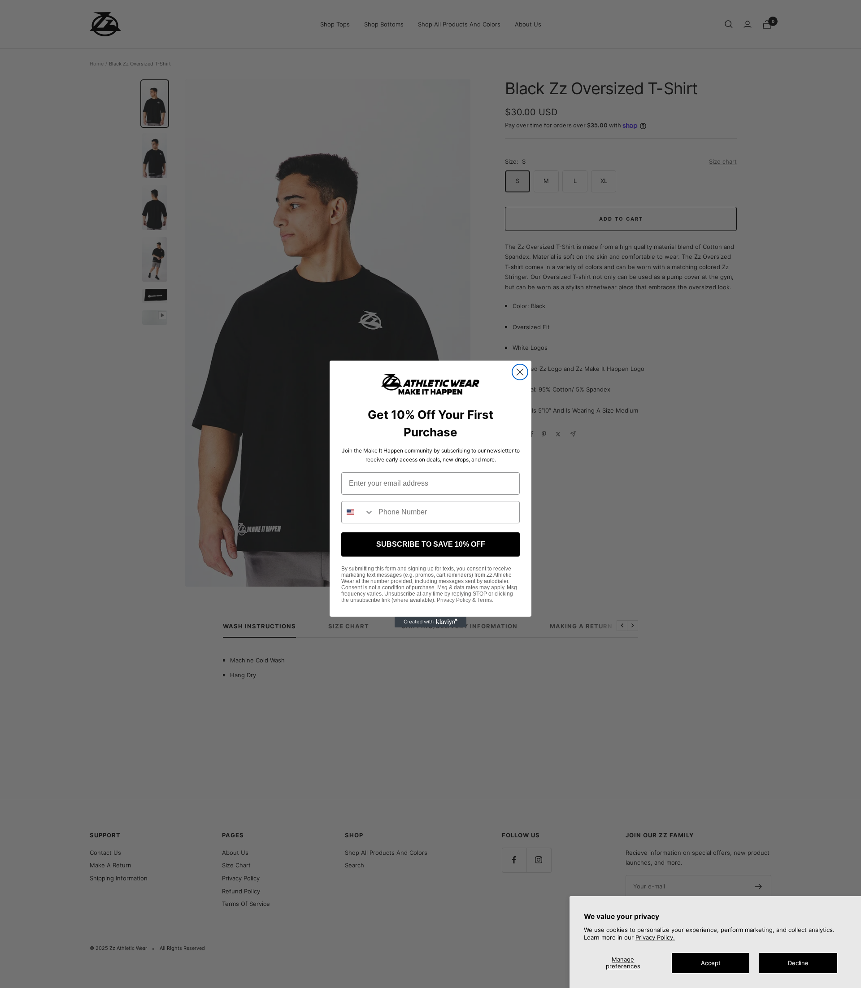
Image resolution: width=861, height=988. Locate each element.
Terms (484, 600)
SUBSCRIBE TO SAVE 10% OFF (430, 544)
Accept (711, 962)
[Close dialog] (520, 372)
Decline (798, 962)
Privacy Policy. (655, 937)
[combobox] (358, 512)
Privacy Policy (454, 600)
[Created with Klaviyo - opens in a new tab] (430, 622)
